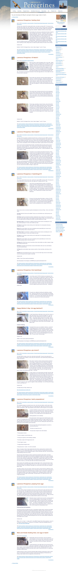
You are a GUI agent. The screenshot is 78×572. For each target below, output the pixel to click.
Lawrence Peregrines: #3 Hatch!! (27, 57)
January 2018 (58, 125)
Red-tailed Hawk (58, 78)
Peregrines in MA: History (60, 228)
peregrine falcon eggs (42, 49)
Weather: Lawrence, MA (59, 231)
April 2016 (57, 154)
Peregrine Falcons (42, 50)
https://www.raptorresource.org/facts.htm (23, 389)
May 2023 (57, 96)
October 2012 (58, 208)
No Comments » (51, 54)
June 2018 (57, 118)
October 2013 (58, 192)
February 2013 (58, 202)
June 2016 (57, 151)
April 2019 (57, 111)
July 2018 (57, 117)
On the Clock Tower (59, 65)
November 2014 (58, 173)
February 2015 (58, 169)
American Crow (58, 47)
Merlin (57, 58)
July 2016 (57, 150)
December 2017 (58, 127)
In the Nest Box (24, 23)
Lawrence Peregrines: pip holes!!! (28, 350)
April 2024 (57, 95)
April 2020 (57, 105)
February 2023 (58, 101)
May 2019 (57, 109)
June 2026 (57, 86)
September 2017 (58, 131)
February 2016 (58, 157)
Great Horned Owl (58, 53)
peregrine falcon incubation (24, 50)
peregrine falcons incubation (36, 126)
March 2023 (58, 99)
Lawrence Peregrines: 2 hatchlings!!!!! (29, 174)
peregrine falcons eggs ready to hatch (43, 168)
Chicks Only (58, 52)
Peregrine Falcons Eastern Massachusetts (40, 23)
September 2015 (58, 164)
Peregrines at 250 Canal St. (60, 77)
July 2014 (57, 179)
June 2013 (57, 196)
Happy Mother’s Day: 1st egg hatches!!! (30, 308)
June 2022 (57, 102)
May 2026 (57, 88)
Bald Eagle (57, 50)
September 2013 (58, 193)
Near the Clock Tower (59, 60)
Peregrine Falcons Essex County (27, 126)
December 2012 (58, 205)
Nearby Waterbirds (59, 63)
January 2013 (58, 203)
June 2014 (57, 180)
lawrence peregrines (30, 23)
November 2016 (58, 144)
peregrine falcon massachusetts (34, 50)
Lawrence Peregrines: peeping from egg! (30, 484)
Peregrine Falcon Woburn (60, 68)
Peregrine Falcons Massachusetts (61, 74)
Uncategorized (58, 80)
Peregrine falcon (36, 49)
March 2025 (58, 92)
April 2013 (57, 199)
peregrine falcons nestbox (21, 53)
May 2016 (57, 153)
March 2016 (58, 156)
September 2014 (58, 176)
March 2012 (58, 215)
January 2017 (58, 141)
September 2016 (58, 147)
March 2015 (58, 167)
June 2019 (57, 108)
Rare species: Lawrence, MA (60, 230)
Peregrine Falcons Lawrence (45, 126)
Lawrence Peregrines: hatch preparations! (30, 399)
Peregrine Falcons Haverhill (60, 72)
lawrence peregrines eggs (30, 49)
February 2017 (58, 140)
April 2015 (57, 166)
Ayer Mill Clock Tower (59, 224)
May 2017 (57, 135)
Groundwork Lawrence (59, 225)
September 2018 (58, 114)
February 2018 (58, 124)
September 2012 (58, 209)
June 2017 (57, 134)
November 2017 (58, 128)
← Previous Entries (15, 563)
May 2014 (57, 182)
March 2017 (58, 138)
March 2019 (58, 112)
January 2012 (58, 218)
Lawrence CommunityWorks (60, 227)
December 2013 (58, 189)
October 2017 (58, 130)
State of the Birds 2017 (61, 22)
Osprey (57, 66)
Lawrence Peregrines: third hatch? (28, 132)
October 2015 (58, 163)
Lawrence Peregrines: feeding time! (28, 20)
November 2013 (58, 190)
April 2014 (57, 183)
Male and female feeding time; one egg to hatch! (32, 532)
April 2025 (57, 91)
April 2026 (57, 89)
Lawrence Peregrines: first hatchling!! (29, 270)
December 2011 (58, 219)
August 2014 (58, 177)
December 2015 (58, 160)
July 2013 (57, 195)
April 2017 (57, 137)
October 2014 (58, 174)
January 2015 (58, 170)
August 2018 (58, 115)
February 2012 (58, 216)
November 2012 (58, 206)
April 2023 (57, 98)
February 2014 (58, 186)
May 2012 (57, 212)
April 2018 (57, 121)
